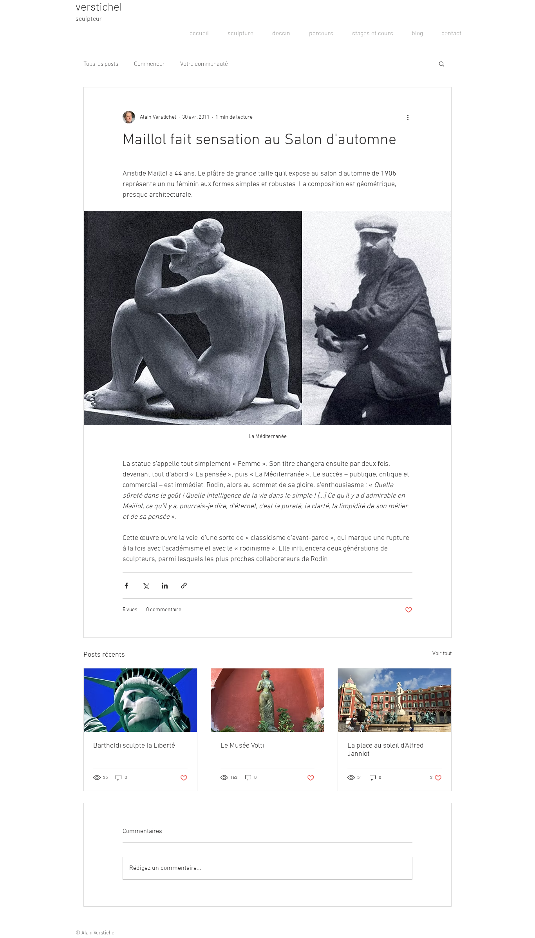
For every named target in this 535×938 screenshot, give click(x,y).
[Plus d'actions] (407, 117)
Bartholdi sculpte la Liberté (134, 746)
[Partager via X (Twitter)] (145, 585)
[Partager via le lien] (184, 585)
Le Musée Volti (242, 746)
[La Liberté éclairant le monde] (140, 700)
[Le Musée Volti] (267, 700)
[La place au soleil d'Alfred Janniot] (394, 700)
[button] (441, 63)
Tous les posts (100, 63)
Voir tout (442, 653)
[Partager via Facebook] (126, 585)
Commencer (149, 63)
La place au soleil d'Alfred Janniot (385, 750)
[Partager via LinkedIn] (164, 585)
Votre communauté (204, 63)
